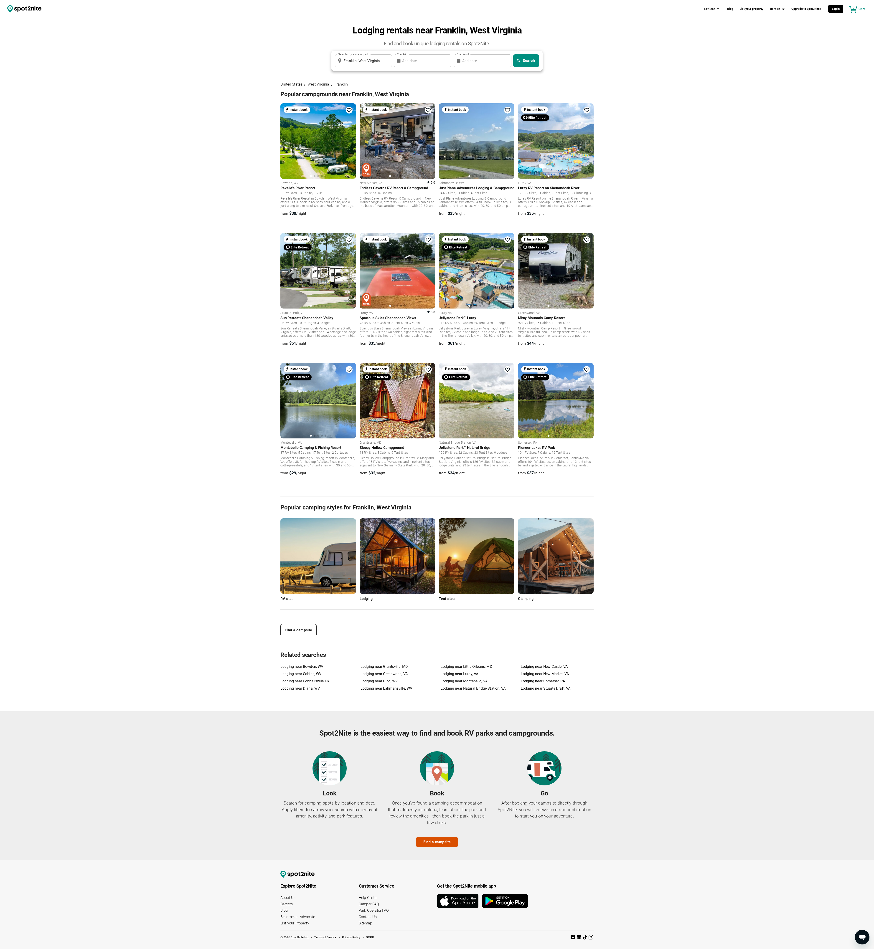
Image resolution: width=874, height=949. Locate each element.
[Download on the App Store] (459, 901)
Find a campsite (298, 630)
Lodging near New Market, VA (545, 674)
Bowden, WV (289, 183)
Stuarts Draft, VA (292, 313)
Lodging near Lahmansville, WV (386, 688)
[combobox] (362, 60)
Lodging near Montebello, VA (464, 681)
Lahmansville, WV (451, 183)
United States (291, 84)
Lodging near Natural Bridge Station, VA (473, 688)
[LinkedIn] (579, 937)
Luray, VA (524, 183)
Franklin (341, 84)
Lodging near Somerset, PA (543, 681)
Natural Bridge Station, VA (457, 443)
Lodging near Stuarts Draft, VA (546, 688)
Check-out (463, 54)
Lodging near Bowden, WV (301, 666)
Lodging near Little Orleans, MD (466, 666)
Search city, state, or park (353, 54)
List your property (752, 8)
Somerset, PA (527, 443)
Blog (730, 8)
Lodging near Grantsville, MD (384, 666)
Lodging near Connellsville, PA (305, 681)
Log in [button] (836, 8)
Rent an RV (777, 8)
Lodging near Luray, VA (459, 674)
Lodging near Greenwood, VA (384, 674)
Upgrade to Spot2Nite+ (806, 8)
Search (529, 60)
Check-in (402, 54)
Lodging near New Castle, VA (544, 666)
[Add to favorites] (349, 110)
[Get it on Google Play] (505, 901)
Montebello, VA (291, 443)
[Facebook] (573, 937)
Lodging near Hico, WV (379, 681)
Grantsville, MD (370, 443)
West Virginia (318, 84)
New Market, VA (371, 183)
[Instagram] (591, 937)
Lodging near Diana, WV (300, 688)
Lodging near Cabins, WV (300, 674)
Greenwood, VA (529, 313)
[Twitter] (585, 937)
